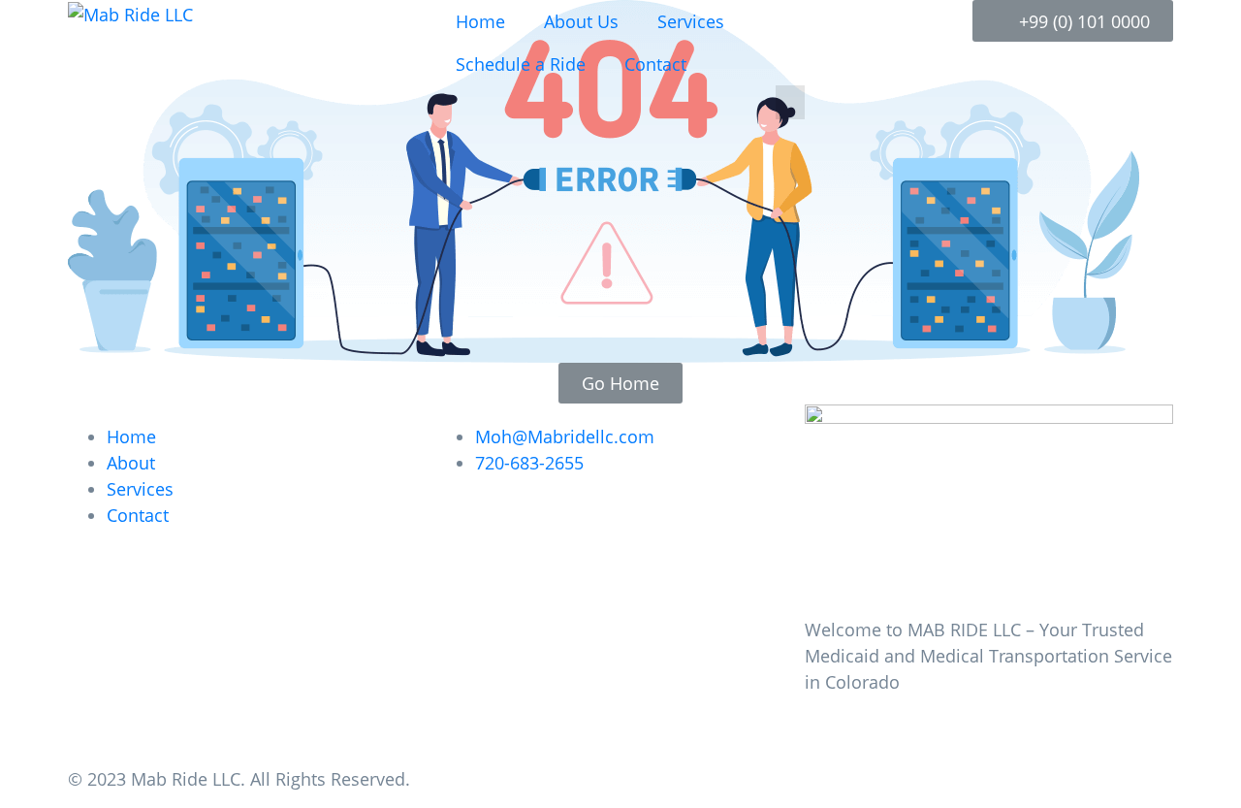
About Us (581, 21)
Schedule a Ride (521, 64)
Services (690, 21)
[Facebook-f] (829, 735)
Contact (655, 64)
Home (480, 21)
